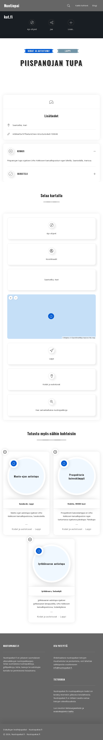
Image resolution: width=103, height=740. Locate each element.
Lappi (68, 51)
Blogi (94, 5)
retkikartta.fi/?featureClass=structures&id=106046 (35, 134)
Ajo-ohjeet (51, 233)
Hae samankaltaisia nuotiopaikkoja (51, 410)
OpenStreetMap (77, 338)
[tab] (51, 153)
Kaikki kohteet (81, 5)
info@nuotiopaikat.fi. (63, 668)
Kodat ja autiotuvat (39, 51)
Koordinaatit (51, 259)
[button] (51, 153)
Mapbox (67, 338)
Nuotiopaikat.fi (11, 7)
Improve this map (89, 338)
